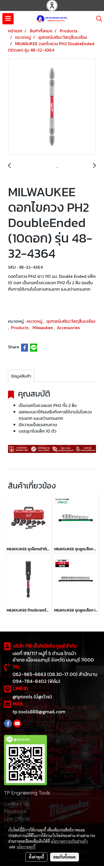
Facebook (15, 811)
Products (20, 327)
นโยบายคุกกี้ (26, 846)
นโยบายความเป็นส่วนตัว (69, 841)
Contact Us (16, 804)
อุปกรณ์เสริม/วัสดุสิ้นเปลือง (70, 321)
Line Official (17, 819)
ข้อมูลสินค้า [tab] (21, 376)
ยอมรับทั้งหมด (64, 857)
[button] (97, 19)
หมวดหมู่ (35, 321)
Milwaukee (43, 327)
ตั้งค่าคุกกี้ (36, 857)
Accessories (68, 327)
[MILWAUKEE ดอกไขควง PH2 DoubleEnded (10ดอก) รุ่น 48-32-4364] (52, 107)
